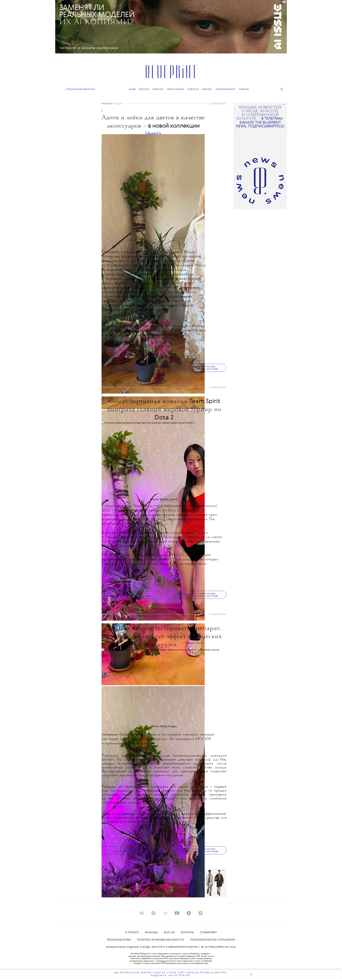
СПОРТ (118, 387)
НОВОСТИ (107, 104)
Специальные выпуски (80, 89)
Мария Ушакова (126, 580)
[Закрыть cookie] (251, 974)
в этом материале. (175, 821)
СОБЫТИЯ (120, 614)
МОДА (118, 104)
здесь (183, 335)
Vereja (144, 252)
